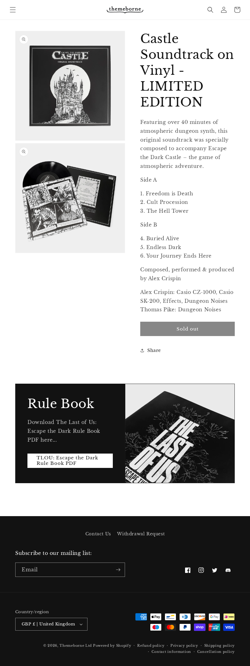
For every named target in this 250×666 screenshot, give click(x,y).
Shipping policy (219, 645)
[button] (13, 9)
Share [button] (154, 350)
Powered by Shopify (112, 645)
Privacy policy (184, 645)
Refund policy (150, 645)
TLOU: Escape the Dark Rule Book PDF (67, 460)
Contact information (171, 652)
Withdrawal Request (141, 534)
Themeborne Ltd (75, 645)
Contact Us (98, 534)
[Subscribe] (118, 570)
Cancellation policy (216, 652)
